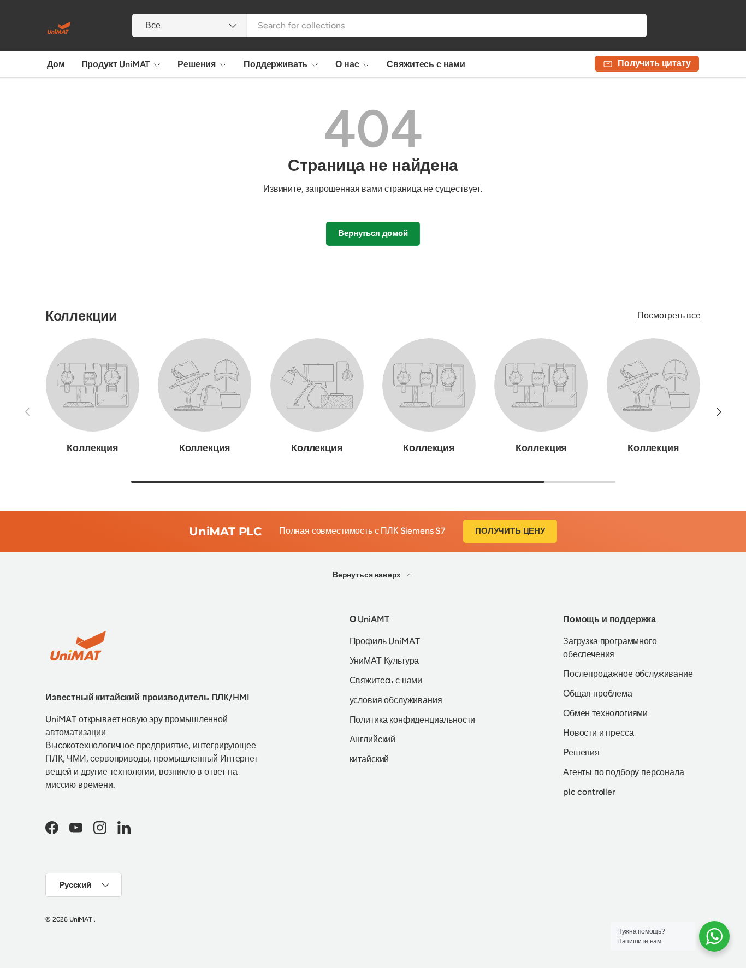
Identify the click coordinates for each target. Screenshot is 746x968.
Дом (56, 64)
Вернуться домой (373, 233)
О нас (347, 64)
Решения (196, 64)
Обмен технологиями (605, 713)
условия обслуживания (396, 700)
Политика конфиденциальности (413, 720)
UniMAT (80, 919)
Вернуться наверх (367, 575)
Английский (372, 739)
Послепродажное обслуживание (628, 674)
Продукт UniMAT (115, 64)
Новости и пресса (598, 733)
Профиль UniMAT (385, 641)
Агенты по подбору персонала (623, 772)
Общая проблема (597, 693)
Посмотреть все (669, 315)
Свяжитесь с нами (426, 64)
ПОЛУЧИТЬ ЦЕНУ (510, 531)
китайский (369, 759)
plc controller (589, 792)
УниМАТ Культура (384, 661)
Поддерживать (275, 64)
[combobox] (389, 25)
